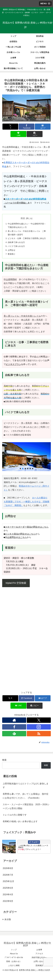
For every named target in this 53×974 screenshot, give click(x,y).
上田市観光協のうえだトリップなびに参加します (25, 785)
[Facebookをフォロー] (14, 727)
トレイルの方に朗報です (15, 815)
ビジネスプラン (13, 364)
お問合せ (11, 250)
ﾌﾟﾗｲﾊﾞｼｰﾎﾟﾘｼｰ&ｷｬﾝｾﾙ (14, 957)
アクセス (39, 953)
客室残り (11, 254)
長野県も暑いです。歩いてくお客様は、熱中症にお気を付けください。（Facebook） (25, 796)
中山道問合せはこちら (16, 537)
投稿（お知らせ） (13, 961)
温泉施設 (39, 965)
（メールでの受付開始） (16, 203)
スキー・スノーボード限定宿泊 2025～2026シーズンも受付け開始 (26, 806)
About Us (14, 953)
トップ (14, 950)
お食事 (39, 950)
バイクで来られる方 (16, 246)
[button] (34, 134)
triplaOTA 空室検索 (16, 583)
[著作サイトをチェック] (14, 720)
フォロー (35, 842)
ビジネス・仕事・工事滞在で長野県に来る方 (27, 238)
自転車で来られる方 (16, 242)
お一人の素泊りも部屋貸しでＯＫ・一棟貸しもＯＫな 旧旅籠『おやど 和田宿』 (26, 501)
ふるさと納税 (14, 965)
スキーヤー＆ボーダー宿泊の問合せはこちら (27, 527)
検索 (4, 760)
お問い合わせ (39, 961)
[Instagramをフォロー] (39, 727)
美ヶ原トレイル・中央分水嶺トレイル (22, 316)
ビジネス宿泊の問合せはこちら (20, 534)
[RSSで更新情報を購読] (39, 733)
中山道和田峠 (10, 279)
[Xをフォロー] (39, 720)
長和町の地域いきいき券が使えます (20, 821)
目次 (23, 218)
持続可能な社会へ (39, 957)
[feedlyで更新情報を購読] (14, 733)
